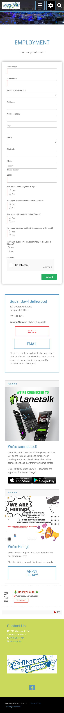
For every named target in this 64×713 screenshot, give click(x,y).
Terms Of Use (36, 703)
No (13, 194)
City (9, 126)
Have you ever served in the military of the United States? (29, 243)
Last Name (12, 78)
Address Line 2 (13, 114)
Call (32, 331)
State (9, 137)
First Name (12, 67)
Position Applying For (16, 90)
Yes (13, 190)
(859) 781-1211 (16, 638)
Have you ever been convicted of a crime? (25, 200)
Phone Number (13, 170)
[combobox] (10, 166)
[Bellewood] (11, 5)
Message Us (15, 641)
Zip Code (11, 149)
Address (11, 102)
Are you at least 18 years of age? (21, 187)
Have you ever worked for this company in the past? (30, 228)
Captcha (10, 257)
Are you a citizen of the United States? (24, 214)
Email (9, 175)
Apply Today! (32, 573)
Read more (21, 600)
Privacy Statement (13, 707)
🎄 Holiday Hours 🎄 (26, 592)
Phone (10, 161)
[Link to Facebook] (32, 687)
